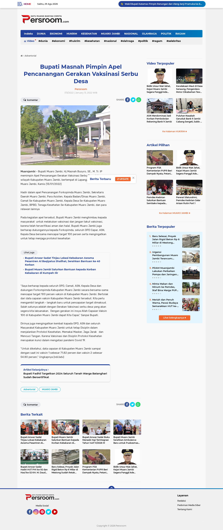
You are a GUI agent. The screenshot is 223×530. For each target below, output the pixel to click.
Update (124, 179)
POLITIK (166, 33)
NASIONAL (131, 33)
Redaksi (181, 500)
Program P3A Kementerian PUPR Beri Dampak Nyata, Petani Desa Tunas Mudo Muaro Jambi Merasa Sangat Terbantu (160, 170)
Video (30, 41)
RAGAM (180, 33)
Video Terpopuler (160, 63)
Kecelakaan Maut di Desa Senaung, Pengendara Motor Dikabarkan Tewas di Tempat (189, 89)
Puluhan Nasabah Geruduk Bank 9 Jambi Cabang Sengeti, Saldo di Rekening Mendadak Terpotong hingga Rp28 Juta (189, 118)
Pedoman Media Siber (189, 505)
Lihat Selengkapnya (173, 317)
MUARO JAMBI (110, 33)
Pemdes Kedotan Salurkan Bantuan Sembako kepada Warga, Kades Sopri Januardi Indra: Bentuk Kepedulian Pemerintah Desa (159, 200)
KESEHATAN (89, 33)
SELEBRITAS (174, 41)
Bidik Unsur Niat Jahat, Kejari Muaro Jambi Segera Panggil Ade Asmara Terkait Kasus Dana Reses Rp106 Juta (159, 89)
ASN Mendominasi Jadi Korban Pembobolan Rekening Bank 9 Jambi (159, 118)
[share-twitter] (133, 99)
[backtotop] (111, 489)
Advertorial (29, 389)
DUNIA (41, 33)
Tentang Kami (184, 509)
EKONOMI (56, 33)
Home (27, 4)
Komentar (32, 100)
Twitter (50, 516)
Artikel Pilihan (158, 145)
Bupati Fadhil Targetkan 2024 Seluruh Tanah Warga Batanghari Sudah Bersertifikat (65, 375)
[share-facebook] (127, 99)
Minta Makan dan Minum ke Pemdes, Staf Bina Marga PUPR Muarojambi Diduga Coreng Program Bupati (165, 287)
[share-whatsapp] (138, 99)
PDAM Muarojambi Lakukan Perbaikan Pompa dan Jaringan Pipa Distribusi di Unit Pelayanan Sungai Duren (165, 271)
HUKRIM (72, 33)
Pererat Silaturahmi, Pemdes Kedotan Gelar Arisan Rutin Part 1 (188, 200)
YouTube (57, 516)
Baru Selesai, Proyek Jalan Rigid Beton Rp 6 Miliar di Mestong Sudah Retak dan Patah (165, 239)
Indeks (28, 33)
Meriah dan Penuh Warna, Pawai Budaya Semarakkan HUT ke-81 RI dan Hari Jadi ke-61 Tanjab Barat (165, 303)
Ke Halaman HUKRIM (173, 131)
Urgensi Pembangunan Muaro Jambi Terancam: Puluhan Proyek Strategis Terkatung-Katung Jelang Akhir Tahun (165, 255)
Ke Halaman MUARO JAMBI (174, 213)
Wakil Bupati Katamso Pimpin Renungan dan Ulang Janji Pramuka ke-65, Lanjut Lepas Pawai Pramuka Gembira (163, 4)
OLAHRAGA (149, 33)
